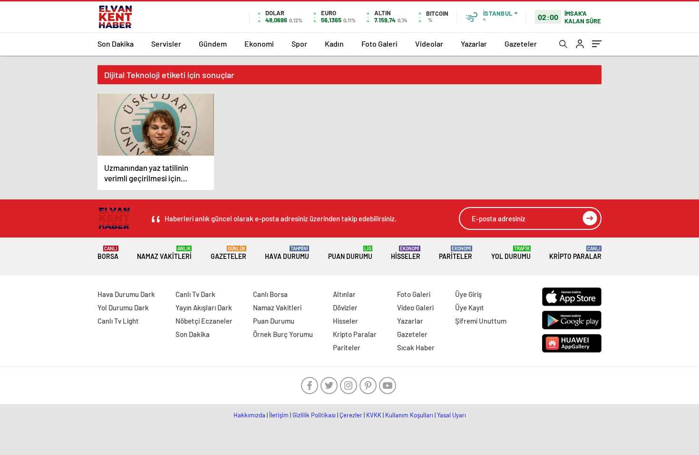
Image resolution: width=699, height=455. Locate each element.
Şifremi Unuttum (480, 321)
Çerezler (351, 415)
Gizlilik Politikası (314, 415)
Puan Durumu (350, 253)
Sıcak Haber (416, 347)
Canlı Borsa (270, 294)
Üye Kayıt (469, 307)
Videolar (429, 43)
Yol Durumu (511, 253)
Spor (299, 43)
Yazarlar (474, 43)
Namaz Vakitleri (164, 253)
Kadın (334, 43)
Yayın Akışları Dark (203, 307)
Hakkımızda (249, 415)
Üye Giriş (468, 294)
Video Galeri (415, 307)
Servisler (166, 43)
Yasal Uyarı (451, 415)
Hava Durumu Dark (126, 294)
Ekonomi (259, 43)
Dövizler (345, 307)
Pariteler (455, 253)
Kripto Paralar (575, 253)
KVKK (373, 415)
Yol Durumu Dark (123, 307)
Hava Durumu (287, 253)
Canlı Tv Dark (195, 294)
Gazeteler (521, 43)
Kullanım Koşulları (409, 415)
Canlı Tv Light (118, 321)
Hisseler (405, 253)
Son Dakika (115, 43)
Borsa (107, 253)
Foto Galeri (379, 43)
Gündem (213, 43)
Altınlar (344, 294)
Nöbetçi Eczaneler (204, 321)
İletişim (279, 415)
